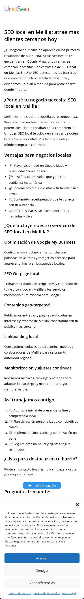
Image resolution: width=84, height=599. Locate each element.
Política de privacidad (47, 593)
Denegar (42, 570)
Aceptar (42, 558)
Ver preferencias (42, 582)
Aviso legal (69, 593)
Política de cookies (20, 593)
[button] (77, 504)
